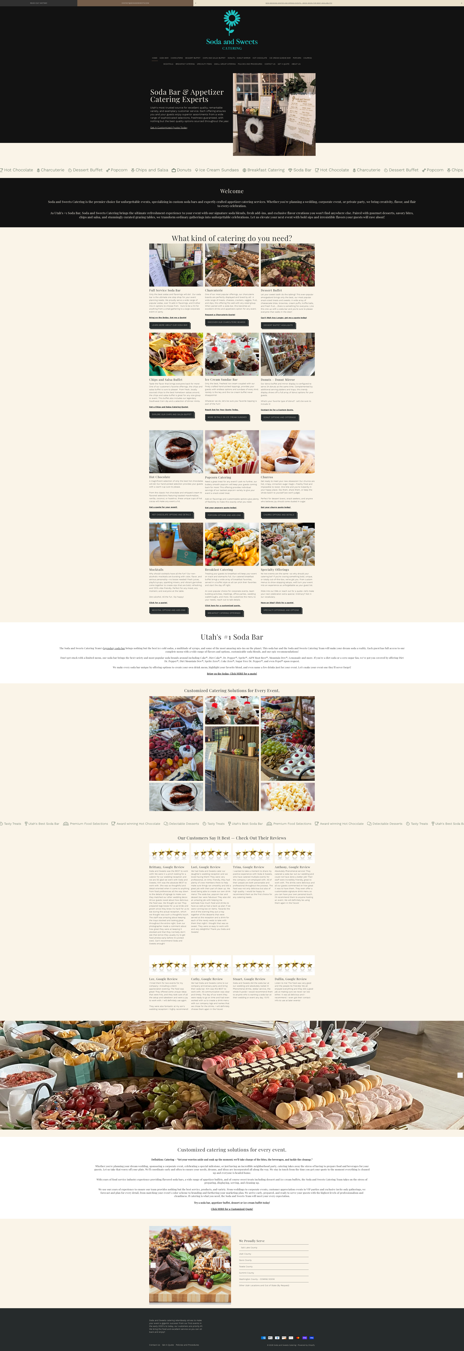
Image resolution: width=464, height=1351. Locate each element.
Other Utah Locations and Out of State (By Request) (264, 1285)
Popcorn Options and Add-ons (224, 515)
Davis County (245, 1260)
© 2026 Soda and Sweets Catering (281, 1345)
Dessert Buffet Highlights (278, 325)
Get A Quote (168, 1345)
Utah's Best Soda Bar (91, 823)
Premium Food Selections (136, 823)
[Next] (461, 3)
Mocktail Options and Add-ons (168, 610)
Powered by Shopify (306, 1345)
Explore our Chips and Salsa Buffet (172, 414)
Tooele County (246, 1266)
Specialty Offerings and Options (281, 610)
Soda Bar (237, 169)
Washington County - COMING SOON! (257, 1279)
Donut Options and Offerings (280, 417)
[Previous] (196, 3)
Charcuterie (303, 169)
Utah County (245, 1254)
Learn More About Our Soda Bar (169, 325)
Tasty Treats (59, 823)
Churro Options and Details (279, 515)
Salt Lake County (249, 1247)
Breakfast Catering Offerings (224, 613)
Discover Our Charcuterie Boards (226, 322)
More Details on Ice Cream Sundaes (227, 417)
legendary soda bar (114, 648)
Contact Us (154, 1345)
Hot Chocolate (269, 169)
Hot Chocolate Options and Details (171, 514)
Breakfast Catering (200, 169)
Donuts (118, 169)
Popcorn (53, 169)
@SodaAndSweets (215, 3)
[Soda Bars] (232, 762)
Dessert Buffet (22, 169)
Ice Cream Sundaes (154, 169)
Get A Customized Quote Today (168, 127)
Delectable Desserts (28, 823)
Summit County (246, 1273)
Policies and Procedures (187, 1345)
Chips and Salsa (86, 169)
